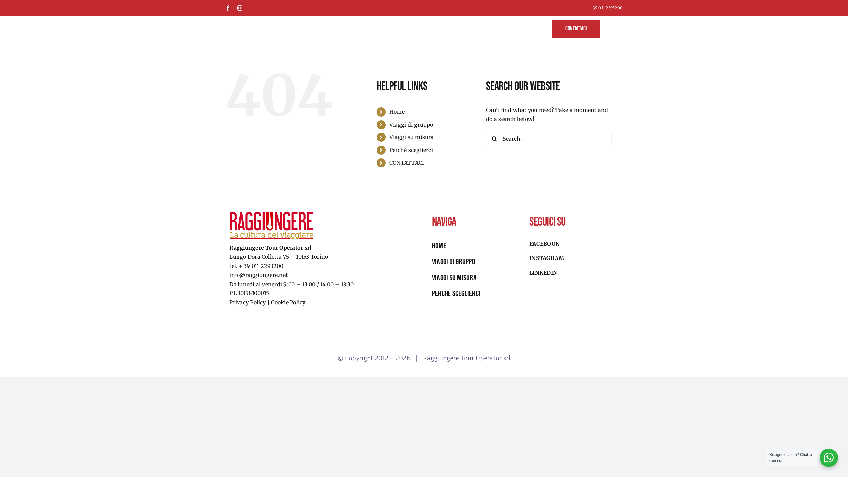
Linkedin (543, 272)
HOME (439, 246)
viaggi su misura (454, 278)
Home (397, 111)
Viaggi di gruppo (411, 124)
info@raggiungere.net (258, 275)
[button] (611, 28)
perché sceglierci (456, 293)
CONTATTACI (406, 162)
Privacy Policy (247, 302)
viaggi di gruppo (453, 262)
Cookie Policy (288, 302)
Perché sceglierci (411, 150)
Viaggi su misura (411, 137)
